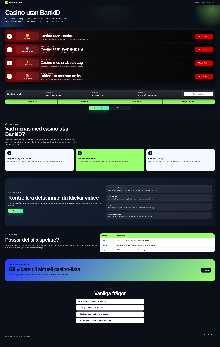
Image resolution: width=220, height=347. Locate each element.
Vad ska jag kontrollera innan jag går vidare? (95, 320)
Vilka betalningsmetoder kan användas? (94, 314)
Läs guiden (121, 108)
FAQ (213, 2)
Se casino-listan (99, 108)
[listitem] (110, 36)
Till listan (206, 270)
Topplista (196, 2)
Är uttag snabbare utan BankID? (91, 308)
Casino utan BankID (14, 2)
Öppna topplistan (199, 94)
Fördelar (203, 2)
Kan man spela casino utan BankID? (92, 301)
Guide (209, 2)
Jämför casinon (15, 211)
